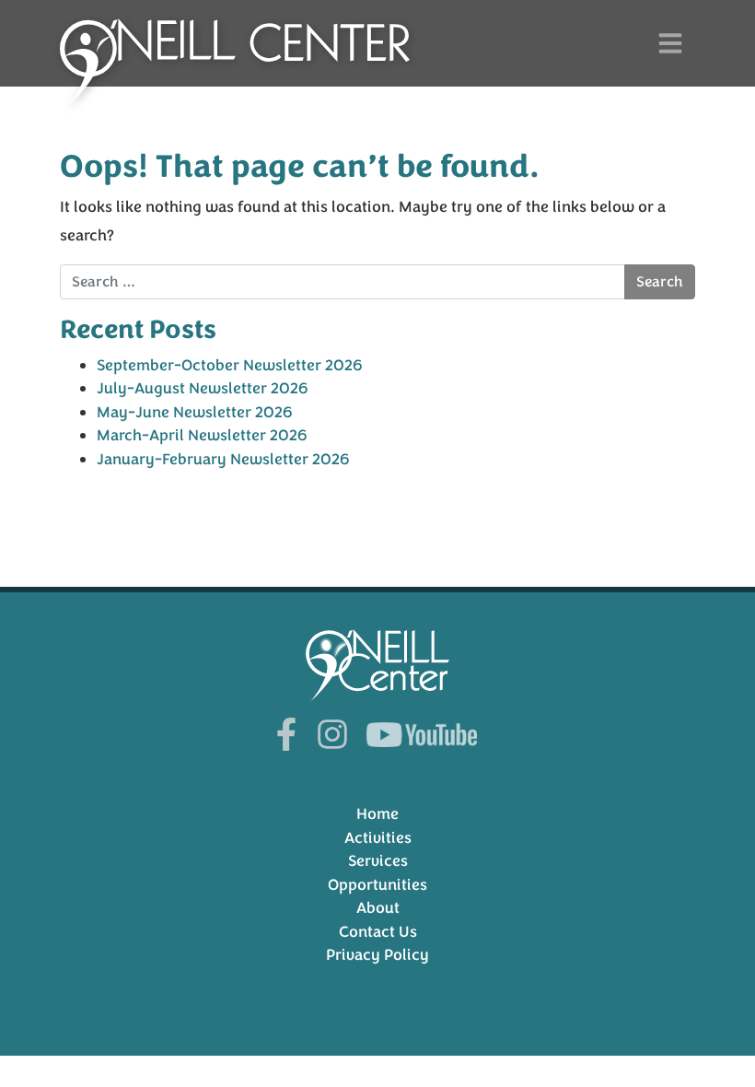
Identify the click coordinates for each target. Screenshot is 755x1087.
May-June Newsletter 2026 (195, 412)
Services (378, 860)
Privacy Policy (377, 954)
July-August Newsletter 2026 (202, 388)
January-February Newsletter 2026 (223, 459)
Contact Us (378, 931)
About (378, 907)
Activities (378, 837)
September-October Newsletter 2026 (230, 365)
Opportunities (377, 884)
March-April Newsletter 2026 (202, 435)
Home (377, 813)
